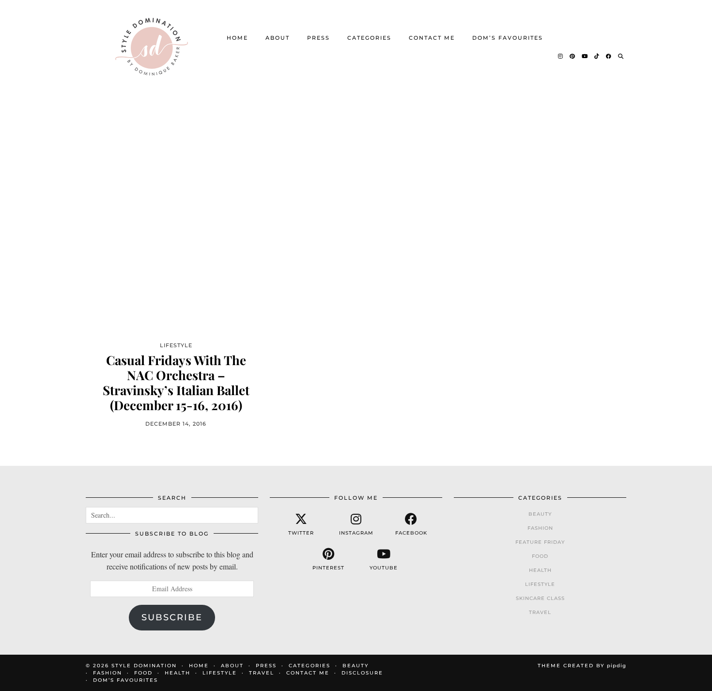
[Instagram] (561, 56)
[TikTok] (597, 56)
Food (540, 556)
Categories (369, 37)
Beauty (540, 514)
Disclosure (362, 673)
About (277, 37)
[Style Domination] (151, 47)
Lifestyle (540, 584)
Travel (540, 612)
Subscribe (171, 617)
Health (540, 570)
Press (318, 37)
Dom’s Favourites (507, 37)
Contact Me (432, 37)
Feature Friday (540, 542)
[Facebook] (609, 56)
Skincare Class (540, 598)
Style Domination (144, 665)
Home (237, 37)
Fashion (540, 528)
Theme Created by (582, 665)
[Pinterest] (573, 56)
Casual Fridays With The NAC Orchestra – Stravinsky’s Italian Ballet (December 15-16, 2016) (176, 383)
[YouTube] (585, 56)
